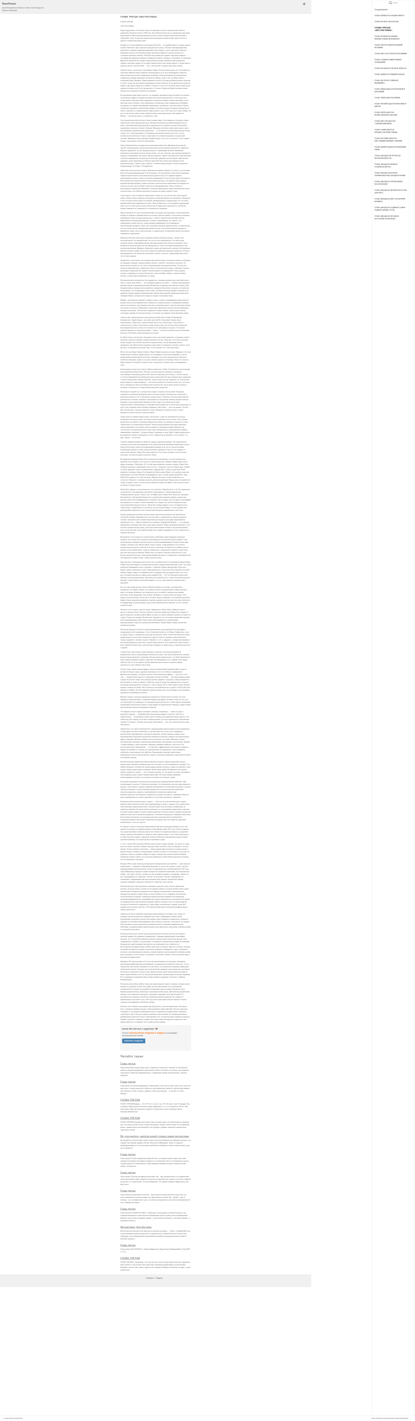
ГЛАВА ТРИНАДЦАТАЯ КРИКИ (387, 97)
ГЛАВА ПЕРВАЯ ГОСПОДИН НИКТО (389, 15)
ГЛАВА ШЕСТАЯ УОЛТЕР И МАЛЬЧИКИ (390, 53)
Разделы (159, 1278)
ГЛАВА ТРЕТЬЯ (130, 1099)
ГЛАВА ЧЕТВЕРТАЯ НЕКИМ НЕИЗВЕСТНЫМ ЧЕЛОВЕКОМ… (390, 1418)
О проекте (150, 1278)
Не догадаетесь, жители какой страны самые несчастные (154, 1136)
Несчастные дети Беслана (136, 1227)
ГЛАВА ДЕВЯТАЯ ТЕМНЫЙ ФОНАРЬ (389, 74)
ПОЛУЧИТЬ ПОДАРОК (133, 1041)
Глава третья (128, 1063)
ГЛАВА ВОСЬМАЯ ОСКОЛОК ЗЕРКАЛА (390, 68)
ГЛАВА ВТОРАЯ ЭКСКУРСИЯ (386, 21)
